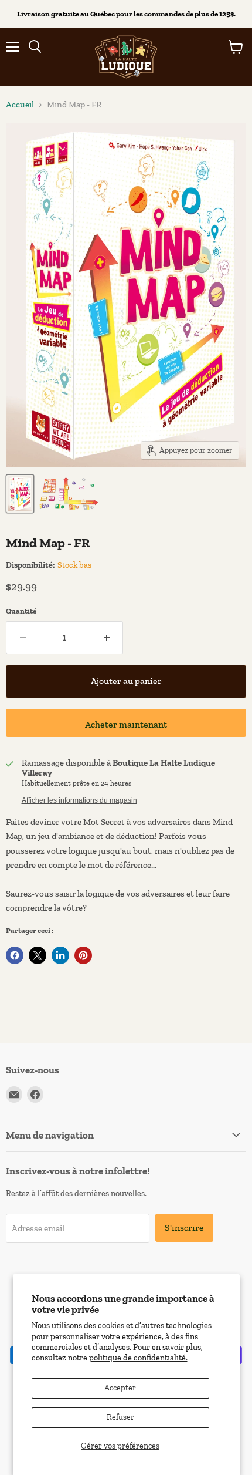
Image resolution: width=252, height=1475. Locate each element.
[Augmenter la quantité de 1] (106, 637)
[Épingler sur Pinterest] (83, 955)
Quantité (21, 611)
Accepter (120, 1388)
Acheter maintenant (126, 724)
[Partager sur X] (37, 955)
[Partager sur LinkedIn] (60, 955)
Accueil (20, 105)
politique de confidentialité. (138, 1358)
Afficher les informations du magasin (79, 800)
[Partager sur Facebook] (14, 955)
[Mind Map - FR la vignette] (19, 494)
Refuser (120, 1417)
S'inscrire (184, 1227)
